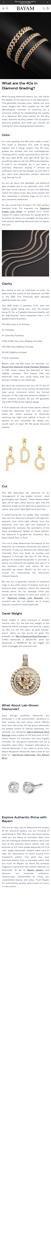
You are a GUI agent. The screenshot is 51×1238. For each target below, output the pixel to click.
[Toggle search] (7, 8)
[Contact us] (43, 8)
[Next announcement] (47, 2)
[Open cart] (47, 8)
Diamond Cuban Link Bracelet (25, 598)
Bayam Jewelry (35, 870)
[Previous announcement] (3, 2)
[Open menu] (3, 8)
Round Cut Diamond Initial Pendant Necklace (25, 367)
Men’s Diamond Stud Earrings (31, 636)
